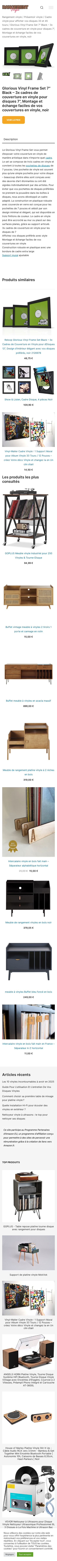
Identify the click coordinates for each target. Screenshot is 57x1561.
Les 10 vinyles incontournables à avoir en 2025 (28, 1081)
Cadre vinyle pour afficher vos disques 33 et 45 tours (27, 21)
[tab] (28, 139)
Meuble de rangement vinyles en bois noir (28, 922)
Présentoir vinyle (33, 17)
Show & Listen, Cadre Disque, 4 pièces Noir (29, 399)
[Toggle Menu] (51, 7)
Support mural (10, 255)
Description (11, 139)
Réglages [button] (9, 1554)
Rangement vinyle (12, 17)
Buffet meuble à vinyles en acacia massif (28, 700)
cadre (49, 157)
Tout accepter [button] (25, 1554)
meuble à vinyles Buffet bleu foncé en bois (28, 991)
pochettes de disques (38, 165)
